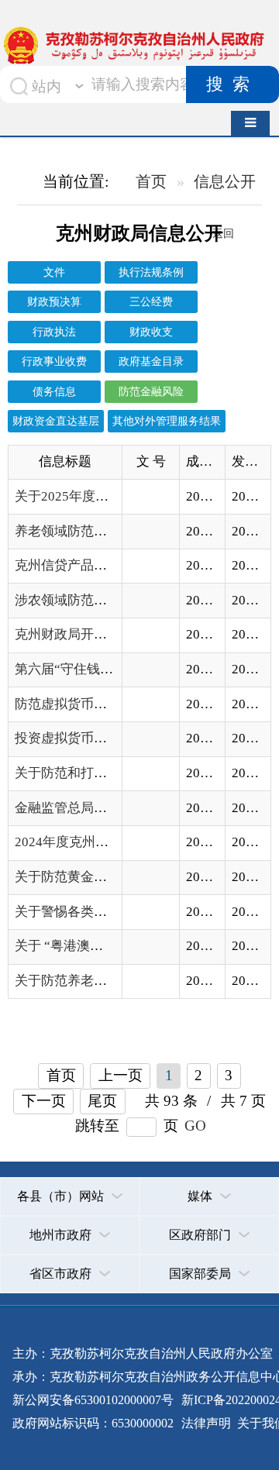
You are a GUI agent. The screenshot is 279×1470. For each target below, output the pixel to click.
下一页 (44, 1101)
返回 (223, 233)
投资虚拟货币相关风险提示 (94, 738)
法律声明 (206, 1423)
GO (195, 1125)
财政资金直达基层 (55, 421)
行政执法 (54, 331)
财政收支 (151, 331)
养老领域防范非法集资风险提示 (107, 531)
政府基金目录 (151, 361)
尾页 (102, 1101)
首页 (151, 181)
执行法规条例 (151, 272)
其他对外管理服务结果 (166, 421)
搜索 (232, 84)
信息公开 (225, 181)
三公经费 (151, 301)
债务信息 (54, 391)
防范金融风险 (151, 391)
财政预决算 (54, 301)
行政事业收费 (54, 361)
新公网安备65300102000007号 (93, 1399)
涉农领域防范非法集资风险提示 (107, 600)
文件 (54, 272)
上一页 (120, 1075)
